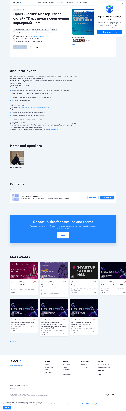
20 (95, 292)
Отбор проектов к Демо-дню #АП (112, 285)
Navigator (51, 2)
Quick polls (84, 364)
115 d (35, 281)
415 (65, 334)
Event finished (20, 47)
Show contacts (93, 197)
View (63, 235)
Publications (83, 2)
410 (35, 330)
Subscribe (108, 197)
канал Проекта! (53, 129)
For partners (66, 377)
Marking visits (84, 367)
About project (66, 364)
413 (95, 332)
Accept (7, 407)
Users (76, 2)
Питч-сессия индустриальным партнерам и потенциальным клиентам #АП (81, 324)
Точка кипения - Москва (36, 36)
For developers (67, 374)
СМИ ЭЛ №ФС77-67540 (29, 398)
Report (74, 44)
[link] (24, 278)
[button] (54, 361)
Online (21, 281)
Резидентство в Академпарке (80, 285)
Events (39, 2)
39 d (65, 281)
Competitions (60, 2)
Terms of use (13, 388)
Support (100, 361)
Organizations (69, 2)
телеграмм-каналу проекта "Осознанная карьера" (33, 107)
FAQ (64, 372)
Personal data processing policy (17, 390)
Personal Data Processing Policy (90, 404)
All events (13, 341)
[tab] (54, 361)
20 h (95, 281)
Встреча (74, 281)
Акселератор (15, 281)
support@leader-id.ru (104, 367)
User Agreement (28, 404)
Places (45, 2)
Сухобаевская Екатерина (30, 197)
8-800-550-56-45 (103, 364)
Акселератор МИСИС (18, 285)
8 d (35, 319)
